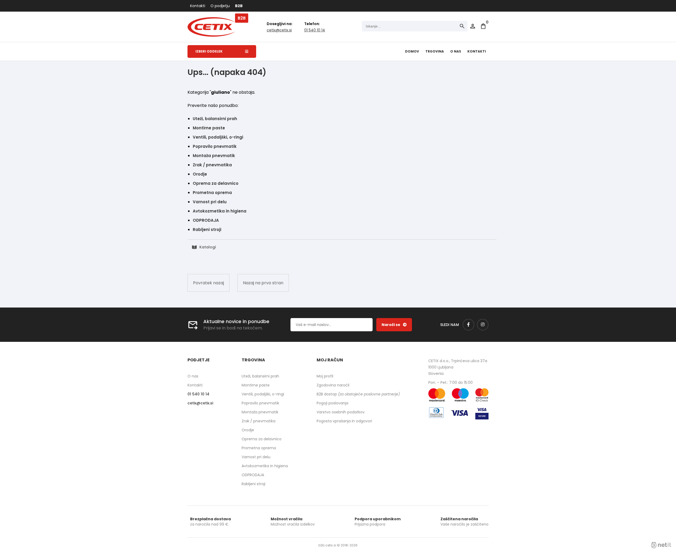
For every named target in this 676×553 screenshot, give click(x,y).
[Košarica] (483, 26)
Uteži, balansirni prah (215, 118)
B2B (239, 5)
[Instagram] (483, 324)
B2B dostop (358, 394)
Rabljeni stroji (207, 229)
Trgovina (434, 51)
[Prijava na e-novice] (394, 324)
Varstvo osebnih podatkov (341, 412)
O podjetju (220, 5)
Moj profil (325, 376)
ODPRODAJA (206, 220)
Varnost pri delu (210, 202)
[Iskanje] (462, 26)
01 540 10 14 (314, 30)
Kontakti (197, 5)
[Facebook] (468, 324)
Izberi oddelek (209, 51)
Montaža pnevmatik (214, 155)
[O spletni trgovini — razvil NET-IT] (661, 545)
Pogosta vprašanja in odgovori (344, 421)
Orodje (200, 174)
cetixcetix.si (279, 30)
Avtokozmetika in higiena (219, 211)
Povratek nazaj (208, 283)
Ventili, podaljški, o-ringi (218, 137)
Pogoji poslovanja (332, 403)
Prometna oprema (212, 192)
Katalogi (207, 247)
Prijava (472, 26)
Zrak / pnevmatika (212, 165)
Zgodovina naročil (333, 385)
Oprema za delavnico (215, 183)
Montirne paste (209, 128)
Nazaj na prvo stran (263, 283)
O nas (455, 51)
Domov (412, 51)
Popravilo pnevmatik (215, 146)
